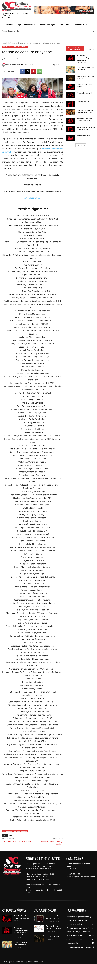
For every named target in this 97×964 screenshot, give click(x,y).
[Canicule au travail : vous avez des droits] (70, 69)
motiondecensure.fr (32, 198)
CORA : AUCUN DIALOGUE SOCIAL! (16, 841)
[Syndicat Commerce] (4, 65)
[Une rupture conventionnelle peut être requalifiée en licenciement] (70, 58)
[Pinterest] (33, 71)
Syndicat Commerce (16, 65)
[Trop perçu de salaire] (70, 104)
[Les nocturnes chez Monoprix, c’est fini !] (39, 918)
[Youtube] (9, 18)
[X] (6, 18)
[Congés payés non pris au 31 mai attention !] (70, 129)
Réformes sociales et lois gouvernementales (24, 43)
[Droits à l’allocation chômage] (70, 138)
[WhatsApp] (39, 71)
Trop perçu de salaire (84, 102)
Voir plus (80, 145)
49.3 (10, 835)
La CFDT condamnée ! (53, 936)
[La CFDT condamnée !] (39, 938)
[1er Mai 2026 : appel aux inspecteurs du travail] (70, 112)
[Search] (93, 31)
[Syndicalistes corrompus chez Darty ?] (70, 78)
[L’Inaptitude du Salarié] (70, 95)
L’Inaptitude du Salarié (84, 93)
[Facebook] (3, 18)
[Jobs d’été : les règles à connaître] (70, 87)
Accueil (4, 43)
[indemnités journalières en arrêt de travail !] (70, 121)
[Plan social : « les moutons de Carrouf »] (39, 928)
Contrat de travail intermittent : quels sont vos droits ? (22, 918)
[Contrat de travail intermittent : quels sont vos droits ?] (7, 918)
